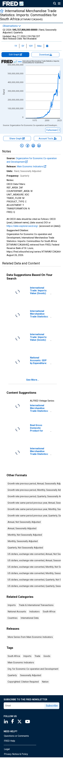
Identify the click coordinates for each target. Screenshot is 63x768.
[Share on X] (22, 145)
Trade (37, 656)
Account (46, 138)
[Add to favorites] (2, 11)
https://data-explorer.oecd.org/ (22, 226)
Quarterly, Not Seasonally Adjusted (25, 547)
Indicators (34, 611)
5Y (23, 46)
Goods (47, 656)
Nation (45, 681)
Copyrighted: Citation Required (23, 681)
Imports (12, 605)
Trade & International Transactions (36, 605)
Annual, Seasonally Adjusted (22, 528)
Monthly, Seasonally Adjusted (23, 541)
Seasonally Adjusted (30, 675)
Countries (12, 618)
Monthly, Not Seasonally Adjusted (25, 534)
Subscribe (52, 705)
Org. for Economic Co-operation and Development (33, 669)
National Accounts (17, 611)
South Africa (49, 611)
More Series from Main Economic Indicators (30, 637)
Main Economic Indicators (30, 166)
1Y (15, 46)
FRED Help (9, 740)
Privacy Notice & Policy (16, 754)
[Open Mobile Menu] (59, 4)
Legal (7, 749)
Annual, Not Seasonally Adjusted (24, 522)
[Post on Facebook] (27, 145)
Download (44, 54)
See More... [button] (32, 379)
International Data (30, 618)
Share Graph (15, 138)
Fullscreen (52, 130)
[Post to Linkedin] (39, 145)
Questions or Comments (16, 736)
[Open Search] (55, 4)
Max (39, 46)
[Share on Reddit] (33, 145)
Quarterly (12, 675)
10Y (31, 46)
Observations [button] (10, 26)
